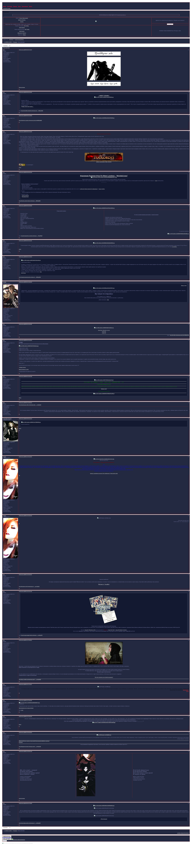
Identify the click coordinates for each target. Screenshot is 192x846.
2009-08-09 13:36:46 (28, 131)
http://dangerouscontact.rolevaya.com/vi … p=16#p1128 (30, 746)
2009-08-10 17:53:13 (28, 256)
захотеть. (174, 246)
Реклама (15, 42)
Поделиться (21, 49)
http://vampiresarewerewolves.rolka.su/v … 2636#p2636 (30, 277)
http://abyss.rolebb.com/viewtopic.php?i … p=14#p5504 (30, 679)
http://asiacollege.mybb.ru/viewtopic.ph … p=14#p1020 (29, 823)
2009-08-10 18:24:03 (28, 282)
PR (3, 49)
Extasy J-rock (183, 285)
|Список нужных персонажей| (29, 741)
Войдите (11, 39)
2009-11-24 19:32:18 (28, 515)
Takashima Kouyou (7, 418)
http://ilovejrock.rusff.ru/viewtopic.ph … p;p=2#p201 (29, 586)
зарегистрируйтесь (19, 39)
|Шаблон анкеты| (45, 741)
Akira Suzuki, (21, 31)
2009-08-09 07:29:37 (28, 49)
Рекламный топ (25, 196)
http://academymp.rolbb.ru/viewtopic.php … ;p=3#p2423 (30, 404)
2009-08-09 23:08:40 (28, 205)
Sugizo (4, 456)
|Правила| (21, 741)
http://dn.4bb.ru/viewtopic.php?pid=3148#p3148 (179, 335)
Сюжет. (22, 21)
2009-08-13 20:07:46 (28, 376)
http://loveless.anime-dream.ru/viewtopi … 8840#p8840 (29, 200)
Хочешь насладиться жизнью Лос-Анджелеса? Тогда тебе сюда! (104, 473)
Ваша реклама (22, 87)
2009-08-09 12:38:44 (28, 115)
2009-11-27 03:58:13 (28, 640)
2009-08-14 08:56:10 (28, 402)
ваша (20, 167)
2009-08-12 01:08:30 (28, 340)
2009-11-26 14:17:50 (28, 591)
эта (156, 180)
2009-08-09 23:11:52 (28, 240)
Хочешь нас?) (104, 388)
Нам (108, 299)
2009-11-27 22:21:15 (28, 716)
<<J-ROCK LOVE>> (8, 42)
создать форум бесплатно (183, 833)
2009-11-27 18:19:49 (28, 700)
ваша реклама (22, 798)
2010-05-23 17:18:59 (28, 803)
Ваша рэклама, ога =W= (24, 369)
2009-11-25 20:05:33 (28, 574)
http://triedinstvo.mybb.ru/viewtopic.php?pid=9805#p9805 (30, 120)
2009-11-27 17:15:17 (28, 684)
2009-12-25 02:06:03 (28, 732)
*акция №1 (104, 331)
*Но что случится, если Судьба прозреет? (104, 677)
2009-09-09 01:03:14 (28, 418)
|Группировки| (39, 741)
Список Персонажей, (23, 18)
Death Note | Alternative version (104, 330)
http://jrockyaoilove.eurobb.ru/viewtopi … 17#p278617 (31, 235)
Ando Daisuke (22, 27)
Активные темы (6, 8)
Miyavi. (24, 34)
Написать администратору (19, 839)
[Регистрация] (104, 819)
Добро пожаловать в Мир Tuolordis (103, 161)
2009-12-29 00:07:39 (28, 751)
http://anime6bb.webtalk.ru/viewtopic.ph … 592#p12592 (32, 110)
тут (22, 710)
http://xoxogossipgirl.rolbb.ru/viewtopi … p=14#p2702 (31, 635)
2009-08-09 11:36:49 (28, 92)
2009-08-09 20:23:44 (28, 172)
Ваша (20, 397)
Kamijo (4, 282)
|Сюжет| (20, 742)
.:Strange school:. (22, 367)
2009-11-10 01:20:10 (28, 456)
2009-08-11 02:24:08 (28, 324)
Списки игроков (25, 195)
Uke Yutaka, (26, 25)
